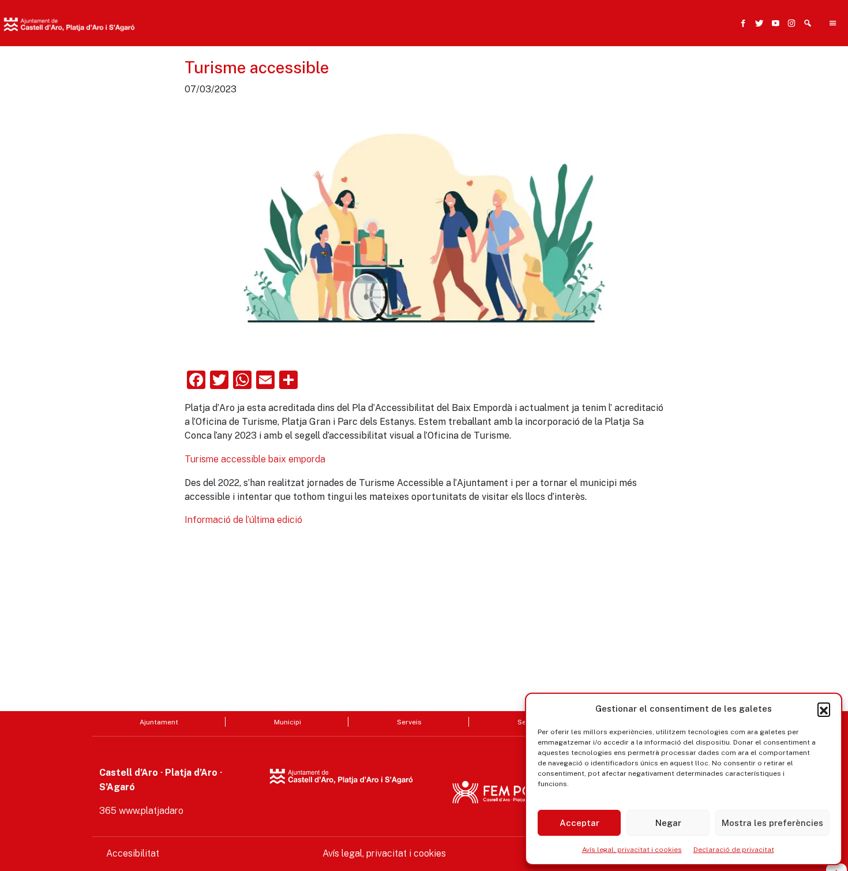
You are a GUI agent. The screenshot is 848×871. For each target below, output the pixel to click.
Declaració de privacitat (733, 850)
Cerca (613, 79)
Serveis (409, 721)
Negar (668, 823)
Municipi (287, 721)
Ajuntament (159, 721)
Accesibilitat (132, 853)
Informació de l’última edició (243, 519)
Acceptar (579, 823)
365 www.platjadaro (141, 810)
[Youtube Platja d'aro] (773, 23)
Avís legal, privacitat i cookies (632, 850)
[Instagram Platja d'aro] (789, 23)
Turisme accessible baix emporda (255, 459)
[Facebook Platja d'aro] (741, 23)
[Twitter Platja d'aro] (757, 23)
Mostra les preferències (772, 823)
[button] (824, 709)
